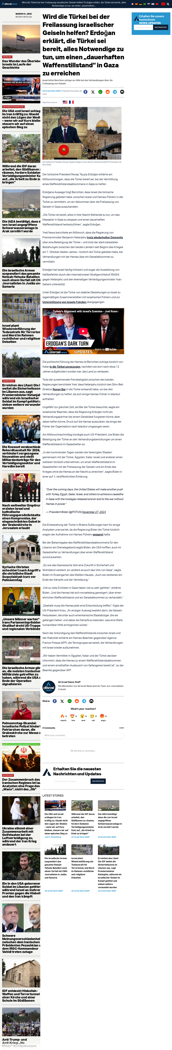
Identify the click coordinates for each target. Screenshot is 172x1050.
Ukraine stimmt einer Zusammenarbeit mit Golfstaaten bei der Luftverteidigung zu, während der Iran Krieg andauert (19, 836)
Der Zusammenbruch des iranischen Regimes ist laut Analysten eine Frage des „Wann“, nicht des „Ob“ (22, 784)
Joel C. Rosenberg (53, 837)
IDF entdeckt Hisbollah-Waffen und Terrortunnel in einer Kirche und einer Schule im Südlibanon (22, 995)
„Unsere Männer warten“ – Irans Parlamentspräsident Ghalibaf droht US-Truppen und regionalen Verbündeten (23, 624)
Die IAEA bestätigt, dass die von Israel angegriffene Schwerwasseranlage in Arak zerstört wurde (22, 226)
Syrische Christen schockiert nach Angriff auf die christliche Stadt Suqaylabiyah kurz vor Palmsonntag (23, 573)
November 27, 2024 (94, 512)
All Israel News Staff (51, 91)
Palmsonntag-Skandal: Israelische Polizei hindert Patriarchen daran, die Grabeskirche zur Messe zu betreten (22, 729)
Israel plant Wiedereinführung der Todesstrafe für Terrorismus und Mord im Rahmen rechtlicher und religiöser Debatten (23, 333)
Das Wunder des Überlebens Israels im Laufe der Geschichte (23, 64)
